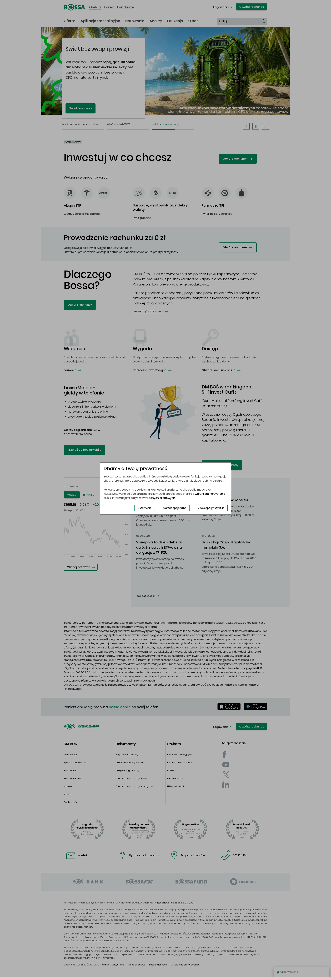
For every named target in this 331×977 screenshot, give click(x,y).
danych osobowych (162, 498)
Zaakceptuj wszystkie (211, 508)
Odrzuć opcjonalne (174, 508)
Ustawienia (145, 508)
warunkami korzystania (210, 494)
